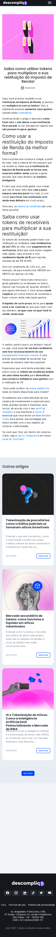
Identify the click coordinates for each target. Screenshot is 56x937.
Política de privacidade (41, 905)
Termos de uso (17, 905)
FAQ (3, 905)
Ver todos (28, 773)
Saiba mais (43, 556)
